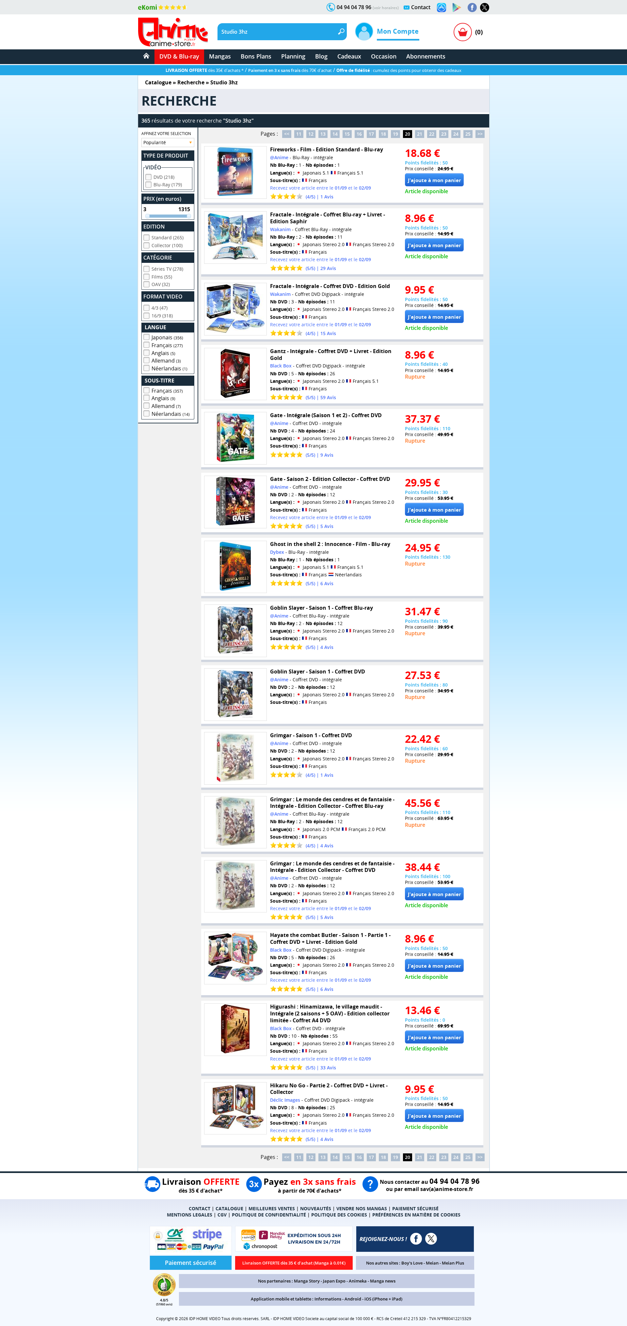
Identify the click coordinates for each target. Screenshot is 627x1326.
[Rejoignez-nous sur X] (484, 7)
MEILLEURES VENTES (272, 1208)
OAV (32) (161, 284)
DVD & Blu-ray (179, 56)
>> (480, 134)
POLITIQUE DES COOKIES (339, 1215)
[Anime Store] (173, 32)
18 (383, 134)
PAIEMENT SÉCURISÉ (415, 1208)
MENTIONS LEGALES (189, 1215)
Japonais (167, 337)
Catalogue (158, 82)
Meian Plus (453, 1263)
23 (443, 134)
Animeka (358, 1281)
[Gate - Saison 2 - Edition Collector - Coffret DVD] (235, 502)
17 (371, 134)
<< (286, 134)
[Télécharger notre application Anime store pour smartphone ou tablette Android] (457, 7)
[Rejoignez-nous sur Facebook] (472, 7)
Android (353, 1299)
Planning (293, 56)
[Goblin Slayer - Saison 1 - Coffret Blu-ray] (235, 631)
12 (311, 134)
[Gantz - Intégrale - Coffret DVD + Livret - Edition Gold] (235, 374)
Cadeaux (349, 56)
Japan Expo (334, 1281)
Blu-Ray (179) (167, 184)
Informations (327, 1299)
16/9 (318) (162, 316)
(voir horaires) (386, 7)
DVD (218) (163, 177)
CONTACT (199, 1208)
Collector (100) (167, 245)
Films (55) (162, 277)
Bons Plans (256, 56)
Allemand (166, 360)
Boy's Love (412, 1263)
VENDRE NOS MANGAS (361, 1208)
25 (468, 134)
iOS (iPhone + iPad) (383, 1299)
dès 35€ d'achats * (205, 70)
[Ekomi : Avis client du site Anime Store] (164, 1294)
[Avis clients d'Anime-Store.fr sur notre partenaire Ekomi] (162, 7)
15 (347, 134)
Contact (420, 7)
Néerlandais (169, 368)
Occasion (383, 56)
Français (167, 345)
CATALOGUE (229, 1208)
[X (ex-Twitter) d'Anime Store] (431, 1239)
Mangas (220, 56)
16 (359, 134)
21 (419, 134)
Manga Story (307, 1281)
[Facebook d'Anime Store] (416, 1239)
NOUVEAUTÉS (315, 1208)
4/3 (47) (160, 308)
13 (323, 134)
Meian (432, 1263)
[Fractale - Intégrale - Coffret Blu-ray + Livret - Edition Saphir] (235, 238)
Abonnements (425, 56)
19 (395, 134)
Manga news (382, 1281)
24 (455, 134)
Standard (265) (168, 237)
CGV (222, 1215)
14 (335, 134)
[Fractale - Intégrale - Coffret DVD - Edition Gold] (235, 309)
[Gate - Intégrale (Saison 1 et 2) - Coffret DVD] (235, 438)
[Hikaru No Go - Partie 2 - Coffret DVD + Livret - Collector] (235, 1108)
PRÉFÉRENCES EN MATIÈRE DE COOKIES (416, 1215)
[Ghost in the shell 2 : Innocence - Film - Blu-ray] (235, 567)
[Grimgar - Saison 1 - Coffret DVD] (235, 758)
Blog (321, 56)
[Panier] (463, 32)
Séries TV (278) (167, 269)
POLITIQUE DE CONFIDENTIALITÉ (269, 1215)
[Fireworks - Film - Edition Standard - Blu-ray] (235, 172)
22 (431, 134)
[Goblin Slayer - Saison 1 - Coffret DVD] (235, 695)
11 (298, 134)
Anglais (163, 353)
